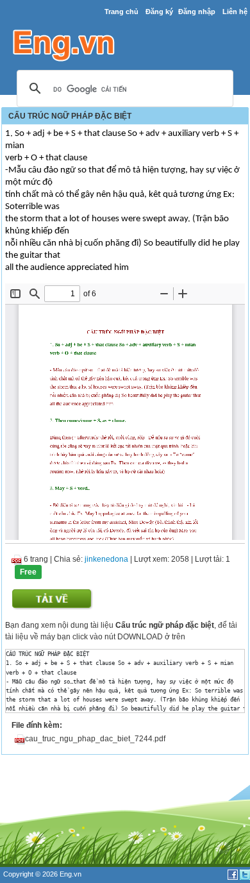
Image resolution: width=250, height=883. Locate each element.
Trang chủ (121, 11)
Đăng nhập (196, 11)
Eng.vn (70, 874)
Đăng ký (159, 11)
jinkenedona (106, 559)
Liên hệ (234, 11)
